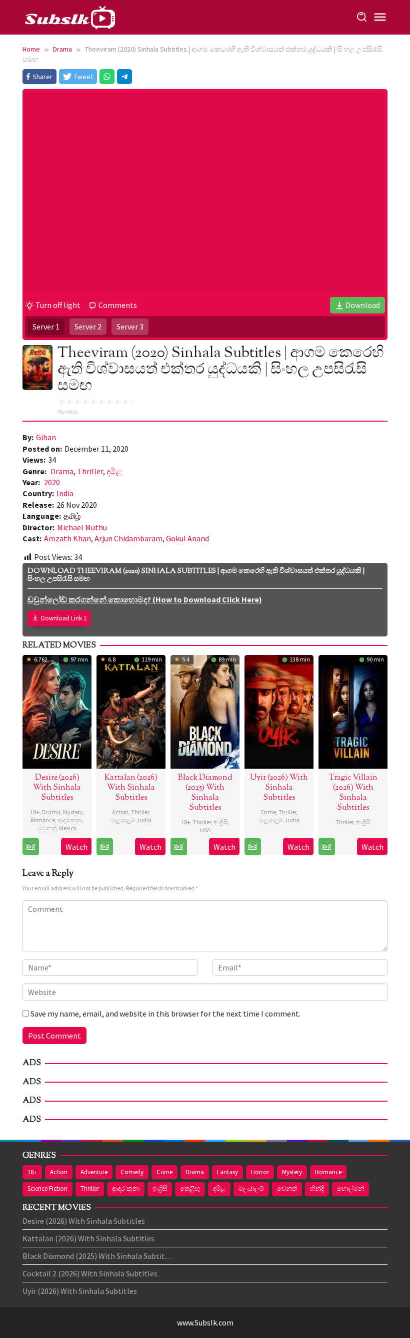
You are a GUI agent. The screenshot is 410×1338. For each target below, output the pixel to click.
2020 (52, 482)
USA (205, 830)
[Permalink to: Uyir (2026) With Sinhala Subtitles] (279, 711)
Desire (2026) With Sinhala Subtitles (57, 788)
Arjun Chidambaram (128, 538)
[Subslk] (69, 16)
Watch (77, 847)
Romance (42, 820)
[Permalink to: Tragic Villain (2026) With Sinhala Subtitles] (353, 711)
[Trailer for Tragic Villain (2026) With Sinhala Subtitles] (326, 847)
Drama (62, 471)
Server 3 (130, 326)
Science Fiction (48, 1188)
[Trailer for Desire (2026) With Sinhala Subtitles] (30, 847)
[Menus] (380, 18)
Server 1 (46, 326)
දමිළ (114, 471)
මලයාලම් (123, 820)
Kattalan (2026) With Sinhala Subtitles (131, 788)
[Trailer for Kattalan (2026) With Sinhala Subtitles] (104, 847)
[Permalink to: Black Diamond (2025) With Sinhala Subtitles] (205, 711)
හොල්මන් (350, 1188)
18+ (35, 812)
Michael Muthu (82, 527)
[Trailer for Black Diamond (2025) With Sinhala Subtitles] (178, 847)
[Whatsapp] (107, 76)
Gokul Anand (187, 538)
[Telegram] (124, 76)
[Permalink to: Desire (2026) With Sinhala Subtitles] (57, 711)
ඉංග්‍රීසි (221, 822)
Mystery (73, 812)
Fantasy (227, 1172)
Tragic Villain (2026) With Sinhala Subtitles (353, 793)
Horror (260, 1172)
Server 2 (88, 326)
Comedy (132, 1172)
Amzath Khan (67, 538)
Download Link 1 (63, 618)
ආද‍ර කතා (70, 820)
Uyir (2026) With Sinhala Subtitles (279, 788)
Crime (268, 812)
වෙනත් (47, 828)
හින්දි (317, 1188)
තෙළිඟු (190, 1188)
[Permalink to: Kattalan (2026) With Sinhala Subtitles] (131, 711)
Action (120, 812)
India (65, 493)
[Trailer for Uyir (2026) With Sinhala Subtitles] (252, 847)
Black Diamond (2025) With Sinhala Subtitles (205, 793)
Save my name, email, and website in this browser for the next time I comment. (165, 1014)
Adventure (94, 1172)
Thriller (90, 471)
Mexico (67, 828)
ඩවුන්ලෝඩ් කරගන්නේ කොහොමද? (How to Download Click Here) (145, 599)
